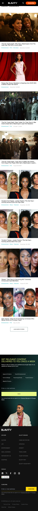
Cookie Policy (24, 504)
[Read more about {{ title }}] (19, 27)
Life (2, 444)
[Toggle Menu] (3, 3)
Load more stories (19, 329)
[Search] (23, 3)
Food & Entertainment (20, 374)
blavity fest (22, 460)
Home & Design (6, 377)
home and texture (24, 440)
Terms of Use (7, 504)
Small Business (6, 452)
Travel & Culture (29, 377)
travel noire (22, 452)
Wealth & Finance (7, 381)
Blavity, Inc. (8, 501)
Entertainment (5, 448)
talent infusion (23, 456)
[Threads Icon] (19, 473)
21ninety (21, 448)
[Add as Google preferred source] (5, 477)
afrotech (22, 444)
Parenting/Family (17, 377)
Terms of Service (25, 398)
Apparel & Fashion (7, 374)
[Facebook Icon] (11, 473)
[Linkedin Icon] (2, 473)
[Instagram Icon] (15, 473)
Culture (3, 440)
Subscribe (31, 3)
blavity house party (25, 463)
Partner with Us (6, 456)
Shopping (4, 460)
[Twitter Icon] (6, 473)
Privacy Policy (15, 504)
